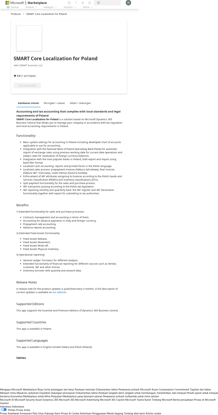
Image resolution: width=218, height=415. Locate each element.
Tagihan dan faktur (200, 389)
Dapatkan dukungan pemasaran (57, 393)
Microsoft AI (7, 399)
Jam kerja (69, 389)
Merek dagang (115, 413)
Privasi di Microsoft (205, 399)
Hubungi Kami (52, 413)
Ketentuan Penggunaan (93, 413)
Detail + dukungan (80, 103)
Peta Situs (38, 413)
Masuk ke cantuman (28, 393)
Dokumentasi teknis (107, 389)
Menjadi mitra (8, 393)
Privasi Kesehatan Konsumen (16, 413)
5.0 (18, 75)
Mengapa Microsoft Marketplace (18, 389)
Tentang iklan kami (134, 413)
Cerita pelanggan (53, 389)
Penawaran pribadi (128, 389)
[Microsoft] (14, 3)
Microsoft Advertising (87, 399)
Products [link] (16, 14)
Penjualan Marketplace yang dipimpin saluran (76, 396)
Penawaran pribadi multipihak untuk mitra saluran (131, 396)
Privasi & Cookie (70, 413)
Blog (40, 389)
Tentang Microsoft (162, 399)
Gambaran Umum (28, 103)
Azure (38, 399)
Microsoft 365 (66, 399)
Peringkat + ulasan (54, 103)
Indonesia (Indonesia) (12, 406)
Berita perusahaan (183, 399)
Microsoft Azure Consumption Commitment (165, 389)
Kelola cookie (153, 413)
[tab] (29, 103)
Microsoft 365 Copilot (112, 399)
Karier (148, 399)
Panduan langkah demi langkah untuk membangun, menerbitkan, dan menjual (142, 393)
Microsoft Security (24, 399)
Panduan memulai (85, 389)
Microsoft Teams (134, 399)
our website (59, 292)
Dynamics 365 (50, 399)
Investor (4, 403)
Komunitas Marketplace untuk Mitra (30, 396)
